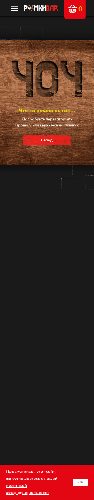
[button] (72, 9)
